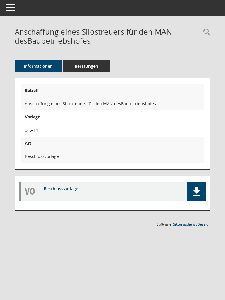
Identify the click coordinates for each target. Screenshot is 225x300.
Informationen (38, 66)
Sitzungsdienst (191, 224)
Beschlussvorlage (61, 188)
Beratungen (86, 66)
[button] (196, 191)
